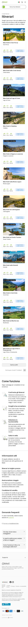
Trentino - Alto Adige (10, 141)
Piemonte (8, 113)
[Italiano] (19, 2)
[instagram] (13, 582)
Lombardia (8, 85)
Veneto (7, 196)
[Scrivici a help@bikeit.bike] (24, 370)
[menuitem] (8, 586)
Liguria (7, 168)
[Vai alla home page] (6, 564)
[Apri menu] (25, 2)
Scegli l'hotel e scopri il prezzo (19, 51)
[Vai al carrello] (22, 2)
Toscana (8, 29)
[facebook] (10, 582)
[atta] (6, 604)
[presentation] (5, 582)
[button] (14, 40)
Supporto (11, 517)
